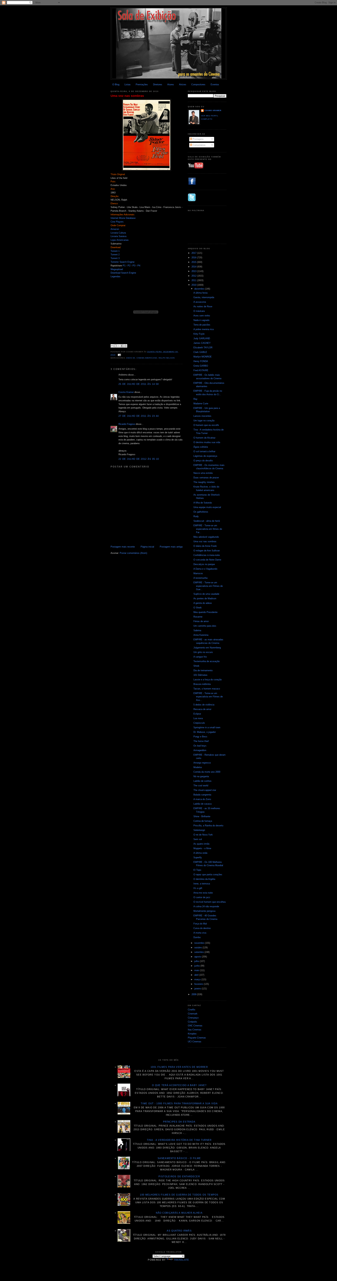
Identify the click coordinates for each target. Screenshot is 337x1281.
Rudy (196, 516)
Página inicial (147, 546)
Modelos (197, 767)
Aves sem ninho (201, 315)
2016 (194, 257)
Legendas (115, 276)
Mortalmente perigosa (204, 911)
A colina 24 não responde (206, 906)
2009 (194, 994)
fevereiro (199, 984)
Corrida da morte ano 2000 (206, 772)
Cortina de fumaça (202, 821)
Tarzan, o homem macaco (206, 688)
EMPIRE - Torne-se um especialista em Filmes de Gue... (208, 586)
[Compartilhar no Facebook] (122, 346)
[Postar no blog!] (115, 346)
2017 (194, 253)
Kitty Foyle (198, 334)
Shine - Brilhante (201, 816)
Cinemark (192, 1013)
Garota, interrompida (203, 297)
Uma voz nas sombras (127, 96)
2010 (194, 285)
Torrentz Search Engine (122, 262)
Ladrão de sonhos (202, 781)
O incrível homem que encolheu (209, 902)
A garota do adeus (202, 603)
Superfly (197, 857)
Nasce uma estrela (203, 473)
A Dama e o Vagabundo (205, 569)
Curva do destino (202, 928)
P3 (134, 265)
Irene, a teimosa (201, 883)
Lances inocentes (202, 416)
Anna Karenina (200, 635)
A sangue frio (200, 656)
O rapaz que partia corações (207, 874)
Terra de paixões (201, 324)
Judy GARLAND (201, 338)
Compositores (198, 84)
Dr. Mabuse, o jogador (204, 732)
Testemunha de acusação (206, 661)
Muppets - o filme (202, 848)
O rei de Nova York (203, 834)
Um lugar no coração (203, 420)
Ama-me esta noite (203, 892)
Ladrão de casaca (202, 803)
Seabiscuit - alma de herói (206, 521)
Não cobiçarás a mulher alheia (179, 1213)
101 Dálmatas (200, 675)
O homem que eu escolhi (206, 425)
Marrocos (198, 573)
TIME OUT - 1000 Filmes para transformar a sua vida (179, 1103)
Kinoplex (192, 1033)
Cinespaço (193, 1017)
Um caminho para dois (204, 626)
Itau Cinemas (194, 1029)
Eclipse (197, 713)
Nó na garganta (201, 776)
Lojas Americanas (120, 240)
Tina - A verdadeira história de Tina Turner (179, 1140)
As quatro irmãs (201, 843)
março (197, 979)
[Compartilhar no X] (119, 346)
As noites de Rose (202, 306)
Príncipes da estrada (179, 1121)
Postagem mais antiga (171, 546)
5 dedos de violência (203, 704)
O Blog (115, 84)
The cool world (200, 785)
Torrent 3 (115, 258)
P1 (124, 265)
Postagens (198, 139)
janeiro (198, 988)
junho (197, 965)
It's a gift (197, 888)
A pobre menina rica (203, 329)
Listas (127, 84)
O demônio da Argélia (204, 879)
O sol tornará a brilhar (204, 451)
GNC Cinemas (195, 1025)
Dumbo (197, 937)
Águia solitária (200, 447)
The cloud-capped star (204, 790)
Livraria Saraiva (118, 236)
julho (197, 961)
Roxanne (197, 616)
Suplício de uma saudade (206, 594)
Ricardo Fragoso (126, 424)
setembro (199, 952)
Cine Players (117, 221)
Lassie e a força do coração (207, 679)
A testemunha (200, 578)
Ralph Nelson (167, 358)
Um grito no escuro (203, 652)
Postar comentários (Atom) (133, 553)
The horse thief (201, 741)
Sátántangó (199, 830)
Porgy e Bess (200, 736)
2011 (194, 280)
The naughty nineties (204, 482)
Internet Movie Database (123, 218)
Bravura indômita (202, 684)
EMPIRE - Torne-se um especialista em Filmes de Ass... (208, 696)
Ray (195, 399)
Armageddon (199, 750)
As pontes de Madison (204, 598)
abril (196, 975)
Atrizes (182, 84)
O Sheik (197, 607)
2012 (194, 275)
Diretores (157, 84)
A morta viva (199, 932)
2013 (194, 271)
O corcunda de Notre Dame (207, 559)
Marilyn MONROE (202, 356)
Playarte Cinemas (197, 1037)
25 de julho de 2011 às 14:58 (138, 384)
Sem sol (197, 839)
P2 (129, 265)
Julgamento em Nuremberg (207, 647)
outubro (198, 947)
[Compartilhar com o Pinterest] (125, 346)
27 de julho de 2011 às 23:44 (138, 416)
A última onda (200, 853)
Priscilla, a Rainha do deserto (208, 825)
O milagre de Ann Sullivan (206, 550)
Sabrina (197, 630)
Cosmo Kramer (126, 392)
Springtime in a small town (206, 727)
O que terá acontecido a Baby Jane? (179, 1085)
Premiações (142, 84)
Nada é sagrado (201, 320)
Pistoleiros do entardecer (179, 1176)
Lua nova (198, 718)
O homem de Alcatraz (204, 437)
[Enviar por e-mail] (112, 346)
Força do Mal (200, 923)
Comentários (199, 145)
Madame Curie (200, 403)
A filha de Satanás (202, 502)
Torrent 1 (115, 251)
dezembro (199, 288)
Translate (181, 1260)
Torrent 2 (115, 254)
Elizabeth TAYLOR (202, 347)
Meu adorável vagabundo (206, 537)
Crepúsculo (199, 723)
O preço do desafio (203, 460)
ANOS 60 (130, 358)
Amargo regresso (202, 762)
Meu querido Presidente (205, 612)
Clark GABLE (200, 352)
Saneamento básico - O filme (179, 1158)
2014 (194, 266)
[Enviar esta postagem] (119, 355)
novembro (199, 943)
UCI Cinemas (194, 1041)
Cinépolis (192, 1021)
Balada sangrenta (202, 794)
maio (197, 970)
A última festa (200, 292)
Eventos (215, 84)
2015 (194, 262)
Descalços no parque (204, 564)
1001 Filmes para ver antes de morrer (179, 1067)
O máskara (199, 311)
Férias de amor (201, 621)
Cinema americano (147, 358)
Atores (170, 84)
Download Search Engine (123, 272)
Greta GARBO (200, 365)
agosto (198, 956)
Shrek (196, 666)
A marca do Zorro (202, 799)
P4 (138, 265)
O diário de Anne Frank (205, 546)
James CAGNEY (202, 343)
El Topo (197, 870)
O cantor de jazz (201, 897)
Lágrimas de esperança (205, 456)
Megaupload (117, 269)
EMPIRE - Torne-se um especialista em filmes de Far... (207, 529)
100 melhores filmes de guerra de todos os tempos (179, 1194)
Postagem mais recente (123, 546)
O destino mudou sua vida (206, 442)
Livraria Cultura (118, 232)
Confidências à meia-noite (206, 555)
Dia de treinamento (203, 670)
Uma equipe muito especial (207, 507)
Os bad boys (199, 745)
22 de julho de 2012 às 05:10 (138, 459)
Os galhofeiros (200, 511)
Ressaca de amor (202, 709)
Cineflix (191, 1009)
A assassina (199, 302)
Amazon (115, 229)
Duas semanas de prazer (206, 477)
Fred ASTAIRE (200, 370)
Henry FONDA (200, 361)
